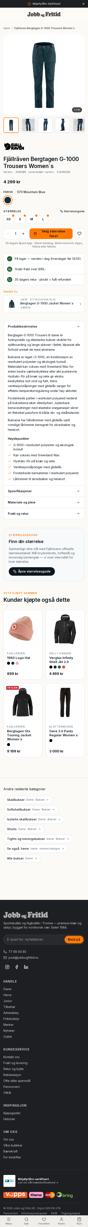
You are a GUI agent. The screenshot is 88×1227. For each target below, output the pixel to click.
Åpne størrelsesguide (34, 571)
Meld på (74, 939)
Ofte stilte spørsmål (16, 1081)
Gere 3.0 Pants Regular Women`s (63, 733)
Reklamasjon (12, 1075)
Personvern (11, 1086)
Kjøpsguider (12, 1113)
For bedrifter (12, 1157)
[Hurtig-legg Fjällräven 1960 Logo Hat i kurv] (35, 641)
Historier (9, 1119)
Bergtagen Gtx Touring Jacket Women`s (19, 735)
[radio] (7, 200)
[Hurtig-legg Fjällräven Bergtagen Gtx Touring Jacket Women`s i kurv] (35, 715)
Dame (7, 989)
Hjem (6, 28)
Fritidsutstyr (11, 1019)
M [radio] (31, 219)
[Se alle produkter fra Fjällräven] (17, 146)
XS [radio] (9, 219)
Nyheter (9, 1030)
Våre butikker (12, 1145)
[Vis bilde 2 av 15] (28, 125)
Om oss (8, 1139)
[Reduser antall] (8, 234)
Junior (7, 1001)
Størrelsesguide (74, 211)
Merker (8, 1024)
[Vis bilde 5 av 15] (79, 125)
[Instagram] (7, 967)
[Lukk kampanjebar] (83, 4)
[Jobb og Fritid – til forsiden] (44, 14)
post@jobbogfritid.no (23, 957)
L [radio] (43, 219)
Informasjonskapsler (34, 1213)
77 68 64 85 (17, 951)
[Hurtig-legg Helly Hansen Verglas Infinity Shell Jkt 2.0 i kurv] (77, 641)
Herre (7, 995)
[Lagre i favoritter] (79, 233)
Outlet (7, 1036)
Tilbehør (9, 1007)
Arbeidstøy (11, 1013)
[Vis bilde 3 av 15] (45, 125)
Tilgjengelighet (70, 1213)
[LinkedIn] (26, 967)
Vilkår (7, 1092)
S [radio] (20, 219)
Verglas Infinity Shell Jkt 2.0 (61, 660)
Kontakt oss (11, 1057)
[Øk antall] (23, 234)
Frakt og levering (15, 1063)
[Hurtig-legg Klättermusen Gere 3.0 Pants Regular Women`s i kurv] (77, 715)
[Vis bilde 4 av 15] (62, 125)
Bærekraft (10, 1151)
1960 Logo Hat (18, 658)
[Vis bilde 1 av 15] (11, 125)
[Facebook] (17, 967)
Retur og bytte (13, 1069)
